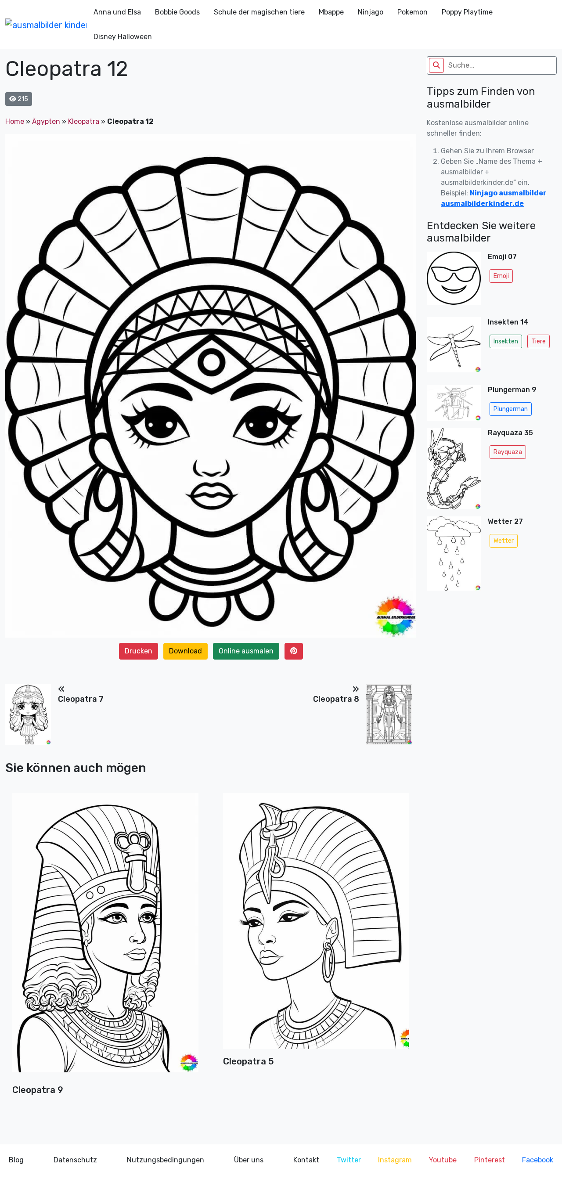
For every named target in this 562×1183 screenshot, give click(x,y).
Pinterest (489, 1160)
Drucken (138, 651)
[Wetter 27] (454, 556)
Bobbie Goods (177, 12)
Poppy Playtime (467, 12)
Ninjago (370, 12)
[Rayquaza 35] (454, 468)
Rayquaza (508, 452)
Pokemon (412, 12)
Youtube (443, 1160)
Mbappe (331, 12)
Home (14, 121)
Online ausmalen (246, 651)
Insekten (506, 341)
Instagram (395, 1160)
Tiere (538, 341)
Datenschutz (75, 1160)
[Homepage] (45, 24)
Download (185, 651)
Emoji (501, 276)
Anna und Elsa (117, 12)
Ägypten (46, 121)
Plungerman (511, 409)
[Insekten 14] (454, 347)
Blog (16, 1160)
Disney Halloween (123, 36)
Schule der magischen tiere (259, 12)
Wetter (504, 541)
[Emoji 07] (454, 281)
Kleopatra (83, 121)
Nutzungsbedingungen (165, 1160)
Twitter (349, 1160)
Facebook (537, 1160)
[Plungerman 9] (454, 403)
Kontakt (306, 1160)
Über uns (248, 1160)
